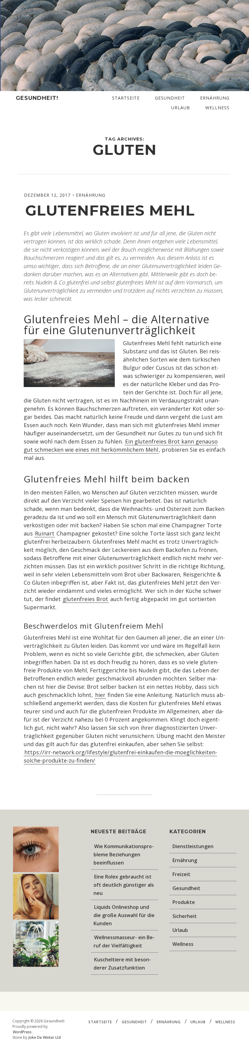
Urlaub (180, 107)
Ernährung (215, 98)
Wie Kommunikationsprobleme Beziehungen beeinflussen (124, 854)
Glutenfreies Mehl (112, 210)
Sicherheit (184, 916)
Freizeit (181, 874)
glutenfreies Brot (85, 599)
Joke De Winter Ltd (45, 1037)
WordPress (22, 1032)
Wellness (217, 107)
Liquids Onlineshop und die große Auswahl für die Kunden (124, 915)
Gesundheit (170, 98)
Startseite (126, 98)
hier (100, 694)
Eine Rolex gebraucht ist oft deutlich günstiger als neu (124, 884)
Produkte (183, 902)
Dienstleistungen (192, 846)
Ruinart (44, 533)
